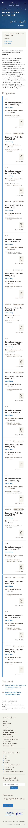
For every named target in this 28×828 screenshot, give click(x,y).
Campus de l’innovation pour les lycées (14, 771)
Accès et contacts (7, 821)
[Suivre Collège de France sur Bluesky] (12, 799)
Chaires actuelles (6, 703)
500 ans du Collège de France (10, 732)
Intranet (7, 756)
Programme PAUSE (9, 767)
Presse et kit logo (7, 734)
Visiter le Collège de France (10, 743)
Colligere (7, 762)
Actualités (5, 728)
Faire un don (8, 806)
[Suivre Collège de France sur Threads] (10, 799)
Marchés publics (7, 741)
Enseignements (7, 708)
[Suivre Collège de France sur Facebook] (4, 799)
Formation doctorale (8, 737)
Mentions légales (17, 821)
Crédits (23, 821)
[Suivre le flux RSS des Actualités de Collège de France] (21, 799)
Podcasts (5, 725)
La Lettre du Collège (8, 730)
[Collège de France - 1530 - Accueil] (14, 4)
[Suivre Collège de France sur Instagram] (7, 799)
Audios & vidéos (7, 723)
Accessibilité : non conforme (14, 824)
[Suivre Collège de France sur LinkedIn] (15, 799)
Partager (22, 25)
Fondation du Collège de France (12, 765)
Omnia (6, 758)
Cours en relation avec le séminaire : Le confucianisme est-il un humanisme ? (15, 687)
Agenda (5, 721)
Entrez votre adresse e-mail (11, 784)
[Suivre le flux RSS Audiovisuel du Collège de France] (24, 799)
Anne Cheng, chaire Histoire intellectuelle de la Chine (13, 693)
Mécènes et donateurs (8, 745)
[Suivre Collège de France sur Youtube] (18, 799)
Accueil (4, 701)
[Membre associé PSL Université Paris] (19, 814)
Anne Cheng (7, 43)
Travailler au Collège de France (10, 739)
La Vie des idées (8, 769)
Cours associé (8, 41)
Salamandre (8, 760)
